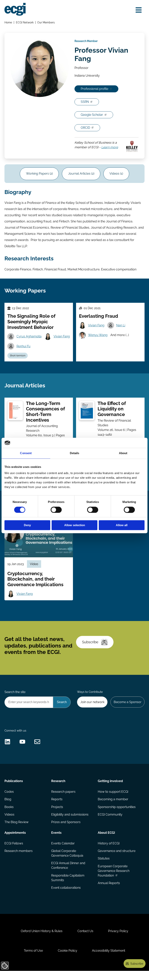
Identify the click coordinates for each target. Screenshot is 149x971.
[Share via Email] (37, 742)
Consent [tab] (26, 453)
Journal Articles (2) (81, 173)
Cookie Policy (67, 950)
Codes (9, 791)
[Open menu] (139, 10)
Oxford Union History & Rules (41, 931)
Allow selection (74, 525)
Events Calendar (63, 843)
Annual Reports (109, 883)
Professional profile (94, 89)
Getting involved (110, 781)
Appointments (15, 833)
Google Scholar (92, 115)
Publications (13, 781)
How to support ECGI (113, 791)
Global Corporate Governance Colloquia (67, 853)
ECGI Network (25, 22)
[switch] (56, 510)
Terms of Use (33, 950)
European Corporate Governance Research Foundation (113, 870)
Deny (27, 525)
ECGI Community (110, 814)
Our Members (46, 22)
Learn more (109, 147)
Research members (18, 851)
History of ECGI (109, 843)
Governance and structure (116, 851)
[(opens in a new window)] (7, 742)
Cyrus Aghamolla (29, 336)
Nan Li (120, 325)
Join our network (92, 702)
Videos (9, 814)
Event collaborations (66, 888)
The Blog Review (16, 822)
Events (56, 833)
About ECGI (106, 833)
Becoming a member (113, 799)
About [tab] (123, 453)
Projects (57, 807)
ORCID (85, 128)
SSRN (85, 102)
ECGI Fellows (13, 843)
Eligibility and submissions (69, 814)
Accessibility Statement (108, 950)
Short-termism (17, 355)
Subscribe (90, 642)
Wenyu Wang (97, 335)
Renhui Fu (23, 346)
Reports (56, 799)
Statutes (104, 858)
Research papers (63, 791)
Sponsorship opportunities (117, 807)
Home (8, 22)
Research (58, 781)
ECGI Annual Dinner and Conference (68, 865)
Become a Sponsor (127, 702)
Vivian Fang (62, 336)
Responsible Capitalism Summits (67, 878)
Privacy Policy (118, 931)
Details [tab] (74, 453)
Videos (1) (116, 173)
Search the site (14, 692)
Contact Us (85, 931)
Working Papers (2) (39, 173)
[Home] (15, 9)
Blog (7, 799)
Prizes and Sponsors (66, 822)
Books (9, 807)
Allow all (121, 525)
